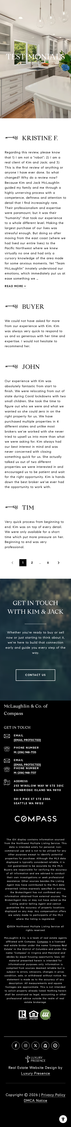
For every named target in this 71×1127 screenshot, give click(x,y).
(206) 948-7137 (27, 772)
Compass (42, 941)
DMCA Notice (35, 1100)
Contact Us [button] (35, 675)
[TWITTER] (35, 1046)
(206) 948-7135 (27, 752)
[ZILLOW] (45, 1046)
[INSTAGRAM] (26, 1046)
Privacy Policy (53, 1095)
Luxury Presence (35, 1073)
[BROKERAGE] (55, 1046)
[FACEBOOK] (16, 1046)
